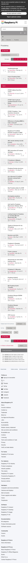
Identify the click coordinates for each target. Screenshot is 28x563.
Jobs (2, 420)
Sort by (6, 328)
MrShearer (12, 298)
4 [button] (20, 59)
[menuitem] (25, 33)
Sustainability (5, 425)
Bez (10, 279)
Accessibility (4, 422)
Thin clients (4, 471)
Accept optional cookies (14, 13)
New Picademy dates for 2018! (16, 188)
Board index (3, 369)
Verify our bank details (7, 447)
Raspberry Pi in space (7, 473)
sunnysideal (12, 308)
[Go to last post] (25, 70)
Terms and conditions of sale (9, 440)
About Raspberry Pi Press (8, 549)
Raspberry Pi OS (5, 514)
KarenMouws (12, 207)
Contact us (4, 410)
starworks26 (12, 134)
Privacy (3, 442)
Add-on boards (5, 493)
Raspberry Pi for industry (8, 463)
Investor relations (6, 407)
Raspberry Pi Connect (7, 507)
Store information (6, 542)
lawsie (10, 237)
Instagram (6, 392)
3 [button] (17, 59)
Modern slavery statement (8, 427)
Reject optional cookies (14, 17)
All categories (5, 521)
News (2, 405)
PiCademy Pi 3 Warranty (14, 269)
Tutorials (3, 456)
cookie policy (5, 8)
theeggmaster (12, 271)
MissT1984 (12, 197)
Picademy (4, 46)
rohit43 (11, 124)
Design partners (5, 478)
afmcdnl (11, 229)
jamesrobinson (13, 105)
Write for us (4, 557)
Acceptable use (5, 432)
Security (3, 445)
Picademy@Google (13, 68)
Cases (3, 498)
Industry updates (5, 468)
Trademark (4, 412)
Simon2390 (12, 219)
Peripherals (4, 500)
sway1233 (11, 93)
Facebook (6, 398)
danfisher (11, 189)
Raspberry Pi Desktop (7, 509)
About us (3, 415)
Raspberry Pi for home (7, 454)
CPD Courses (11, 315)
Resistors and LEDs (13, 235)
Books (3, 554)
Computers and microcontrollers (10, 488)
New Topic (6, 50)
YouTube (5, 389)
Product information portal (8, 524)
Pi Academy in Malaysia (14, 160)
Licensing (4, 437)
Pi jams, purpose (12, 251)
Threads (5, 383)
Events (3, 536)
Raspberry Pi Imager (6, 512)
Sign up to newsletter (9, 377)
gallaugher (11, 170)
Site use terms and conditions (9, 430)
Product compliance (6, 466)
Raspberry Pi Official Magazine (9, 552)
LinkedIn (5, 395)
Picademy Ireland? (13, 277)
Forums (3, 533)
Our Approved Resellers (7, 417)
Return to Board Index (7, 345)
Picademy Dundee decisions (15, 168)
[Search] (25, 29)
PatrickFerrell (12, 289)
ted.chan (11, 162)
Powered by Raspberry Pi (8, 476)
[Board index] (3, 39)
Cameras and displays (7, 490)
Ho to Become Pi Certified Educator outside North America (15, 178)
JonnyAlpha (12, 316)
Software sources (6, 526)
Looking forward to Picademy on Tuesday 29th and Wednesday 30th (16, 215)
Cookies (3, 435)
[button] (25, 59)
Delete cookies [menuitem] (14, 369)
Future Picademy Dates (14, 76)
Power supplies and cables (8, 495)
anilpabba (11, 181)
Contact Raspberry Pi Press (8, 559)
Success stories (5, 481)
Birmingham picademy (14, 196)
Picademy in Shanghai (14, 243)
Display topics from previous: (11, 323)
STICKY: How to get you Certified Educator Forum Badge (15, 101)
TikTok (5, 386)
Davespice (13, 144)
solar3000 (11, 253)
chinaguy (11, 245)
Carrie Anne (12, 70)
